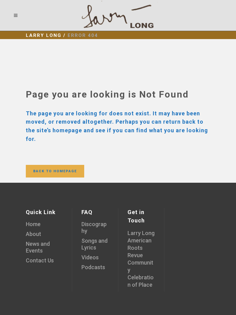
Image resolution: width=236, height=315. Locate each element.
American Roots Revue (139, 247)
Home (33, 224)
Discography (94, 227)
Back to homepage (55, 171)
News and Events (38, 247)
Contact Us (40, 260)
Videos (90, 257)
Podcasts (93, 267)
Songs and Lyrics (94, 244)
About (33, 234)
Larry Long (43, 35)
